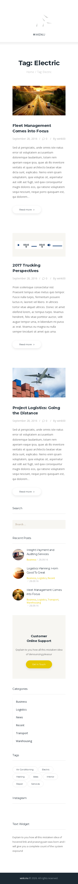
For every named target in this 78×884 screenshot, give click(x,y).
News (19, 717)
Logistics (42, 578)
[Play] (19, 245)
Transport (53, 599)
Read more (25, 209)
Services (35, 784)
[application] (39, 245)
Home (30, 72)
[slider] (56, 242)
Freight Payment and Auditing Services (40, 552)
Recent (51, 578)
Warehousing (34, 602)
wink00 (59, 138)
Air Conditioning (25, 769)
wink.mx (24, 878)
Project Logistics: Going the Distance (36, 410)
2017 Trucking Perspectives (26, 268)
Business (31, 559)
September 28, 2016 (24, 138)
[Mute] (49, 245)
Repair (19, 784)
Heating (20, 776)
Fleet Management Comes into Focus (31, 128)
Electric (46, 769)
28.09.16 (43, 559)
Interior (50, 776)
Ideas (35, 776)
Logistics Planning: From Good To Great (42, 570)
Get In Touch (39, 664)
